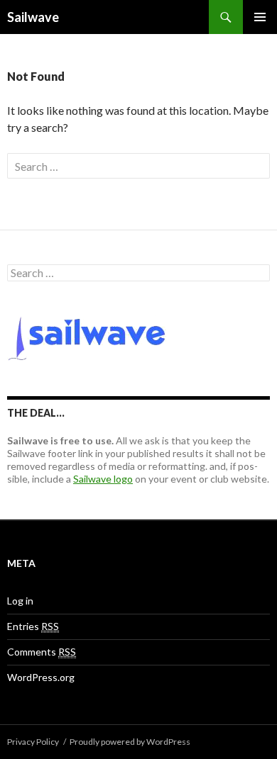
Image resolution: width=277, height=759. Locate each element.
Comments (41, 652)
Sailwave (33, 17)
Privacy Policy (33, 741)
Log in (20, 601)
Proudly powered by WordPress (130, 741)
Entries (33, 626)
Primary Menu (260, 17)
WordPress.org (41, 677)
